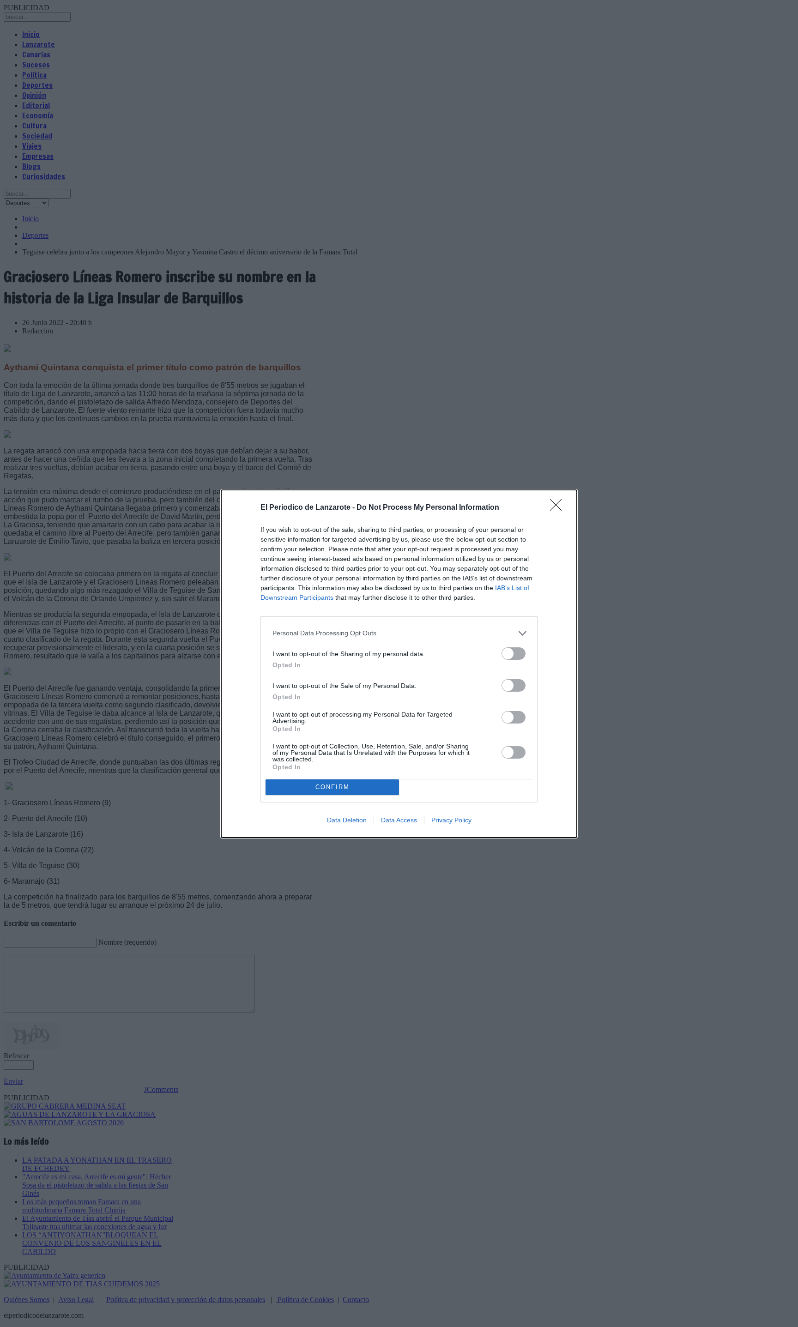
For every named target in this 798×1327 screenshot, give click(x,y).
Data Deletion (347, 820)
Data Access (399, 820)
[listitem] (399, 633)
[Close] (559, 508)
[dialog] (399, 664)
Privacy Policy (451, 820)
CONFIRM (332, 787)
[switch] (514, 653)
